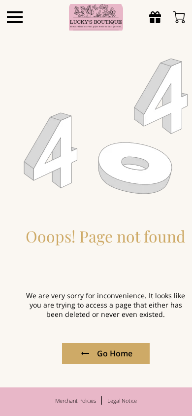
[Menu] (15, 17)
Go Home (114, 353)
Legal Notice (122, 400)
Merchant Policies (75, 400)
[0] (179, 17)
